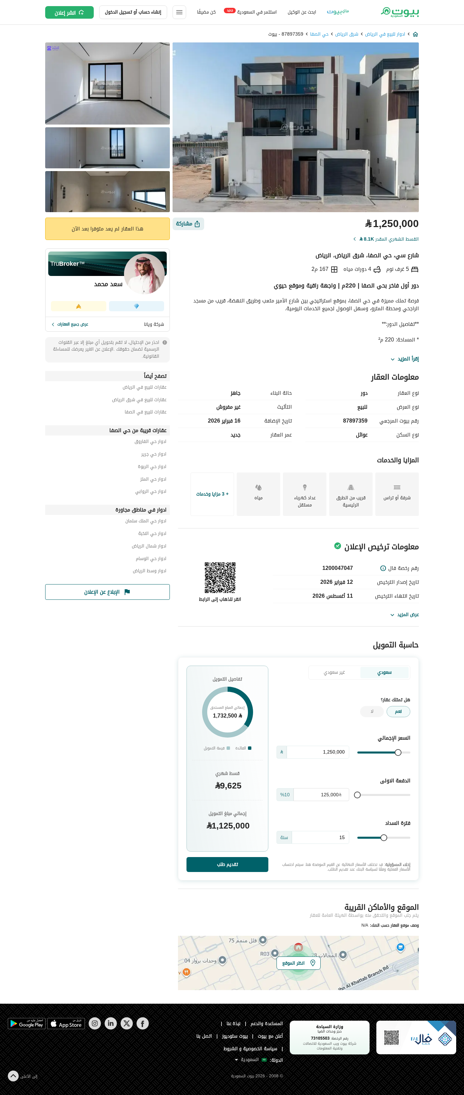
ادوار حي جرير (153, 455)
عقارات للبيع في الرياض (144, 388)
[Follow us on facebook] (142, 1028)
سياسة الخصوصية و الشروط (251, 1048)
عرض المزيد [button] (408, 614)
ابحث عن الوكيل (302, 12)
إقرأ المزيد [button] (408, 359)
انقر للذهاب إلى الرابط (220, 599)
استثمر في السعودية (252, 12)
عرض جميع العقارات (72, 324)
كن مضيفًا (206, 12)
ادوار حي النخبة (152, 534)
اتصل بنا (204, 1036)
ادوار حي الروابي (150, 492)
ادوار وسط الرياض (149, 571)
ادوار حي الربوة (152, 467)
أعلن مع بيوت (270, 1036)
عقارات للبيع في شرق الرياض (139, 400)
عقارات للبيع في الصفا (145, 412)
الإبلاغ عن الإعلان (102, 592)
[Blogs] (338, 12)
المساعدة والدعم (267, 1023)
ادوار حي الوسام (151, 559)
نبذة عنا (234, 1023)
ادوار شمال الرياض (149, 547)
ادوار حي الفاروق (150, 442)
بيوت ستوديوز (235, 1036)
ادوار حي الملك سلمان (145, 521)
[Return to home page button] (399, 12)
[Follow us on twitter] (126, 1028)
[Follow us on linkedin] (110, 1028)
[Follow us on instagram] (94, 1028)
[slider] (398, 752)
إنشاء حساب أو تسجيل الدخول (133, 12)
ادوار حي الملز (153, 480)
